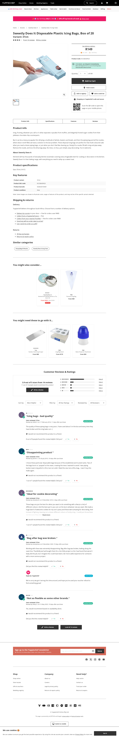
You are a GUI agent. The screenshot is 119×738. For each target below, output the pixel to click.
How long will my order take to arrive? (30, 221)
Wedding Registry (42, 3)
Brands (22, 28)
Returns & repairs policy (25, 237)
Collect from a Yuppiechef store (28, 216)
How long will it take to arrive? (83, 67)
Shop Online (22, 3)
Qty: (75, 74)
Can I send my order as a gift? (27, 224)
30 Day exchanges (23, 234)
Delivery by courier (23, 213)
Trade (53, 3)
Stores (31, 3)
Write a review (41, 40)
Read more (46, 515)
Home (15, 28)
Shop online (16, 678)
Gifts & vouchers (18, 686)
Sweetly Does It (33, 28)
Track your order (81, 686)
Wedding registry (18, 690)
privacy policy (65, 716)
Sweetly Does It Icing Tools (49, 28)
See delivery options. (88, 46)
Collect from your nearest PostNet (29, 219)
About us (47, 678)
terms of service (76, 716)
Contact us (79, 682)
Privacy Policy (79, 734)
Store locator (17, 682)
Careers (47, 682)
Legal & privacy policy (51, 686)
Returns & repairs (81, 690)
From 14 (29, 40)
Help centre (79, 678)
